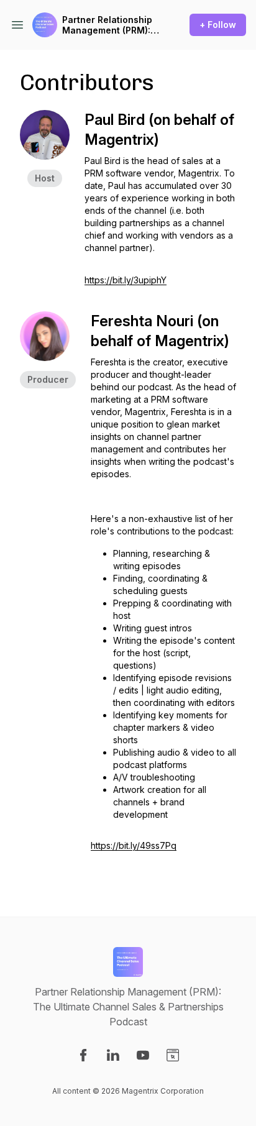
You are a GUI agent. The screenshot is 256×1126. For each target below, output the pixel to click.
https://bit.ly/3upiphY (126, 280)
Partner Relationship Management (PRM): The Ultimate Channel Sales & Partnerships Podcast (110, 25)
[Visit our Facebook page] (83, 1055)
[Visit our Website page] (173, 1055)
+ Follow (217, 24)
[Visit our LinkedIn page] (113, 1055)
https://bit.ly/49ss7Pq (133, 845)
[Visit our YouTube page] (143, 1055)
